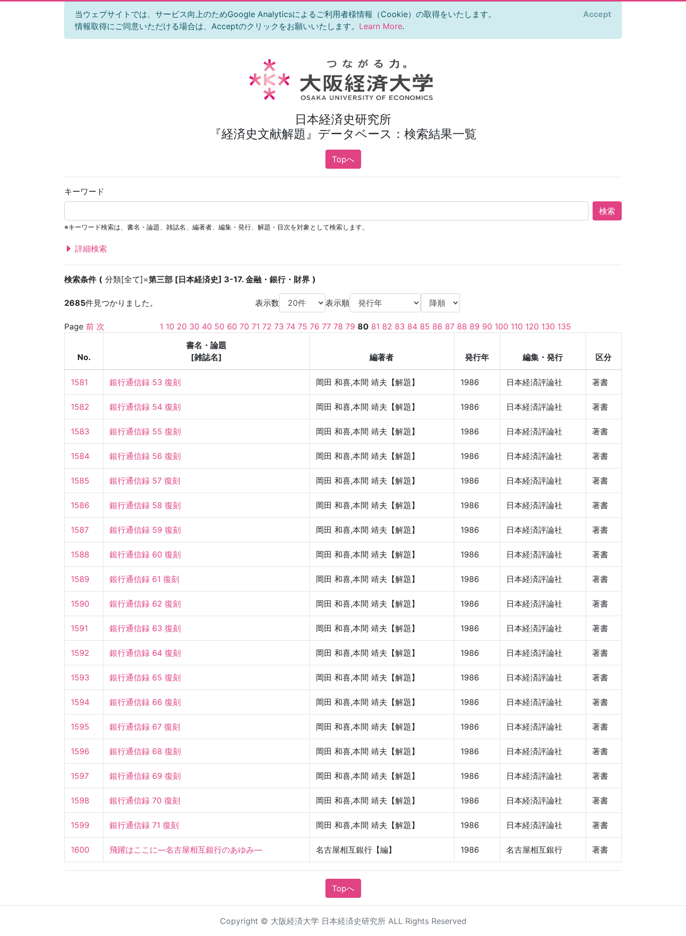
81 (375, 326)
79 (350, 326)
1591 (79, 628)
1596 (80, 751)
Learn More (380, 26)
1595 (80, 727)
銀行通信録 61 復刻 (144, 579)
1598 (80, 800)
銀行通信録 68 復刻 (145, 751)
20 (182, 326)
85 (425, 326)
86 (437, 326)
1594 (80, 702)
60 (232, 326)
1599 (80, 825)
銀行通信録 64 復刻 (145, 653)
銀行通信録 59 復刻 (145, 530)
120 (532, 326)
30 (194, 326)
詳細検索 (89, 249)
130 (548, 326)
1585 (80, 481)
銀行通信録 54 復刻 (145, 407)
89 (475, 326)
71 (256, 326)
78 (338, 326)
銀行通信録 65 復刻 (145, 677)
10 (170, 326)
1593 (80, 677)
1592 (80, 653)
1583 (80, 431)
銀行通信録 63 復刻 (145, 628)
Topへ (343, 159)
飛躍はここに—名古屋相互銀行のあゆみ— (185, 850)
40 (207, 326)
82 (387, 326)
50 (219, 326)
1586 (80, 505)
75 (302, 326)
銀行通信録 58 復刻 (145, 505)
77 (326, 326)
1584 (80, 456)
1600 (80, 850)
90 (487, 326)
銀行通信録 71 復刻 (144, 825)
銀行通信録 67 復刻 (144, 727)
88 (462, 326)
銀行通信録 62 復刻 (145, 604)
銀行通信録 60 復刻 (145, 554)
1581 (79, 382)
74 (290, 326)
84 (412, 326)
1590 (80, 604)
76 (314, 326)
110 (517, 326)
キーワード (84, 191)
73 (279, 326)
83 (400, 326)
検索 (607, 211)
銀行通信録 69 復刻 (145, 776)
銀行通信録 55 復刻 (145, 431)
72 (267, 326)
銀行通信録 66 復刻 (145, 702)
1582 (80, 407)
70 (244, 326)
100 (501, 326)
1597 (80, 776)
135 (564, 326)
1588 (80, 554)
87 (449, 326)
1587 (80, 530)
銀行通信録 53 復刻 (145, 382)
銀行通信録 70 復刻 (144, 800)
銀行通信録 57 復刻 (144, 481)
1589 (80, 579)
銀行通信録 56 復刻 (145, 456)
